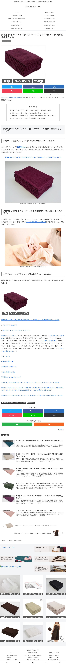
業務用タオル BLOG (54, 652)
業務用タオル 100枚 (12, 659)
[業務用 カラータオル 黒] (56, 585)
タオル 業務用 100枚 (8, 372)
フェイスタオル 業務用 (21, 402)
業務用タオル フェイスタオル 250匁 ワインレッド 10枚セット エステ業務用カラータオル (30, 320)
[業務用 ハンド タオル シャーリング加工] (7, 547)
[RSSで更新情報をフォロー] (49, 424)
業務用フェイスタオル (8, 335)
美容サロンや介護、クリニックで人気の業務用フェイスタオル (30, 113)
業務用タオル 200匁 (54, 655)
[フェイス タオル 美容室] (50, 549)
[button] (61, 341)
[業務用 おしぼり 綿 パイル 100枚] (10, 585)
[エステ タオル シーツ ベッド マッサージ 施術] (50, 568)
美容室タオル (31, 402)
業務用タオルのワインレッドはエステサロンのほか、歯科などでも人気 (30, 110)
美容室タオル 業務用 (33, 657)
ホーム (3, 97)
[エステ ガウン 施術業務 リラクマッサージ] (56, 632)
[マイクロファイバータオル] (56, 609)
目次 (30, 107)
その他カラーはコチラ (9, 325)
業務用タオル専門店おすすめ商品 (33, 655)
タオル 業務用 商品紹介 (15, 97)
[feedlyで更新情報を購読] (17, 424)
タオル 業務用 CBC (7, 361)
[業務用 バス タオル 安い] (16, 559)
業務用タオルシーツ (54, 657)
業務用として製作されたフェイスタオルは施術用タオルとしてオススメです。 (34, 115)
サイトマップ (5, 356)
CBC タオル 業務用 (12, 655)
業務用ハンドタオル (12, 657)
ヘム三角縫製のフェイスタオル (36, 222)
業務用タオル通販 (33, 652)
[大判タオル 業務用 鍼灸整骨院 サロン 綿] (11, 566)
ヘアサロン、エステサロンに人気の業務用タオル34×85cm (28, 118)
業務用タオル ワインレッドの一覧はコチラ (16, 330)
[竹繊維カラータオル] (33, 609)
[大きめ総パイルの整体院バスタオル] (50, 559)
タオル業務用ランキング (54, 659)
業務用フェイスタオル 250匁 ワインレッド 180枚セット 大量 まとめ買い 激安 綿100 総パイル (31, 395)
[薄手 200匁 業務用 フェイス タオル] (10, 632)
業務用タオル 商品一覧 (8, 367)
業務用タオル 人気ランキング (11, 377)
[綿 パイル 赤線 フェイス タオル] (33, 585)
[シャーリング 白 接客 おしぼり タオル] (33, 632)
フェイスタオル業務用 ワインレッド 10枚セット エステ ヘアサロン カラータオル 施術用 (30, 382)
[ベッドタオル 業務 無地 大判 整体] (10, 609)
